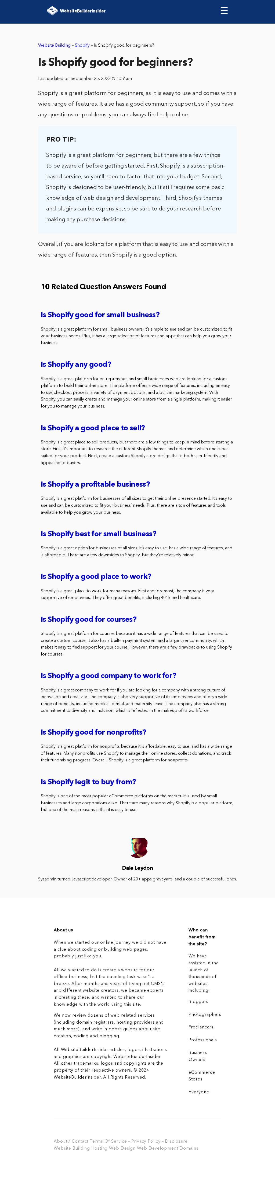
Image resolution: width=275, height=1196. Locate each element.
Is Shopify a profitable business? (95, 484)
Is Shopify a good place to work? (96, 577)
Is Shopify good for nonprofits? (93, 732)
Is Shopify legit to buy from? (88, 782)
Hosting (99, 1148)
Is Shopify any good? (76, 365)
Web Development (157, 1148)
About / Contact (71, 1141)
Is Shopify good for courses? (88, 620)
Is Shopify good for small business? (100, 315)
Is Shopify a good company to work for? (108, 676)
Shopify (82, 45)
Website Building (54, 45)
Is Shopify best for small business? (98, 534)
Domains (188, 1148)
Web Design (122, 1148)
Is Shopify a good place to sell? (93, 428)
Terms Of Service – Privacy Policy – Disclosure (139, 1141)
